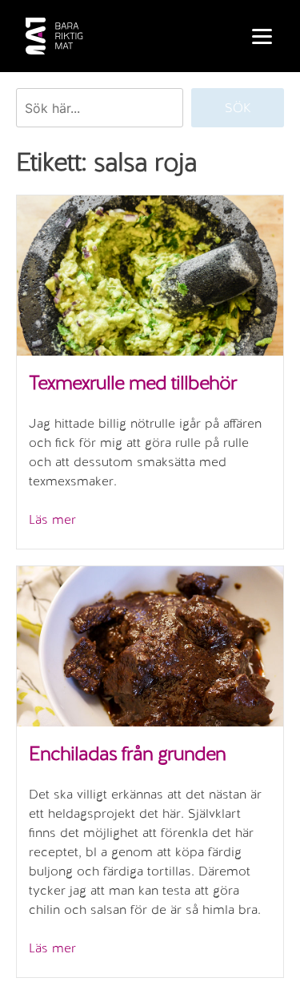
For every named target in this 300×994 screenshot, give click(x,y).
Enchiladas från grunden (127, 753)
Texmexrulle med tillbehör (133, 382)
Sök (238, 107)
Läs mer (52, 519)
